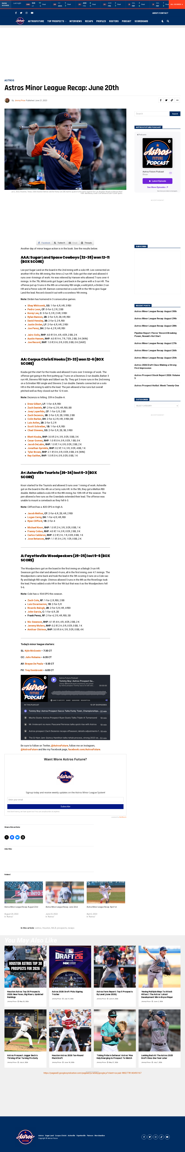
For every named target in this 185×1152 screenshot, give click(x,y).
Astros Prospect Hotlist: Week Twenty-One (156, 385)
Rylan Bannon (35, 316)
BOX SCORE (32, 261)
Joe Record (33, 342)
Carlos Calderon (36, 535)
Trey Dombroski (34, 670)
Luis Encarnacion (37, 604)
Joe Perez (33, 328)
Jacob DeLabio (35, 444)
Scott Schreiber (36, 426)
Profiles (101, 21)
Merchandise (100, 1136)
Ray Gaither (33, 455)
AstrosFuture (36, 21)
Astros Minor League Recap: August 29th (155, 318)
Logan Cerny (34, 517)
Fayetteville (81, 1136)
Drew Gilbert (34, 403)
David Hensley (35, 320)
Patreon (90, 1136)
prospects (62, 928)
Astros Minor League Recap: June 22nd (62, 907)
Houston (46, 928)
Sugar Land (49, 1136)
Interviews (75, 21)
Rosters (114, 21)
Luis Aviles (33, 422)
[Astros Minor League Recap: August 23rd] (23, 892)
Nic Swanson (34, 621)
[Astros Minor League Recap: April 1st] (106, 892)
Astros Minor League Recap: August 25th (155, 358)
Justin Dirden (34, 324)
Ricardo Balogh (36, 607)
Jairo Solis (33, 334)
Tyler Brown (34, 451)
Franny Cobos (35, 531)
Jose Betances (35, 538)
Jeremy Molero (36, 625)
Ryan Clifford (34, 521)
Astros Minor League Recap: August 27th (155, 343)
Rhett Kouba (34, 436)
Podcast (126, 21)
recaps (71, 928)
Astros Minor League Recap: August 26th (155, 350)
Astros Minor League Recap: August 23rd (21, 907)
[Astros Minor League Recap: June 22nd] (65, 892)
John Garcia (34, 611)
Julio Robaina (32, 657)
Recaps (89, 21)
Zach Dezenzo (35, 415)
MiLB (53, 928)
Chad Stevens (35, 430)
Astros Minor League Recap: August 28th (155, 326)
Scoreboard (141, 21)
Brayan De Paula (34, 663)
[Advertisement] (92, 54)
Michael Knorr (35, 527)
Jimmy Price (20, 100)
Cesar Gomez (35, 440)
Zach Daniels (34, 407)
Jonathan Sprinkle (37, 448)
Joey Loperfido (36, 411)
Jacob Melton (35, 513)
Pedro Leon (33, 309)
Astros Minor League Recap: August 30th (155, 311)
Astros (41, 1136)
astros (38, 928)
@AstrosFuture (59, 745)
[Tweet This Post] (166, 100)
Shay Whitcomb (36, 305)
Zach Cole (33, 600)
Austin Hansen (35, 338)
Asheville (71, 1136)
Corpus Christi (60, 1136)
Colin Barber (34, 418)
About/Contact (160, 13)
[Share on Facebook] (160, 100)
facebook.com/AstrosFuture (84, 749)
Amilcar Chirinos (36, 629)
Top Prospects (55, 21)
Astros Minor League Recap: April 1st (102, 907)
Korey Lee (33, 313)
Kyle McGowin (33, 650)
